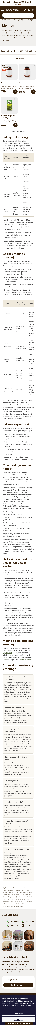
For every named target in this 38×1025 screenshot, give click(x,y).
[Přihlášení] (29, 10)
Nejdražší (28, 51)
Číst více (6, 40)
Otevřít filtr (20, 59)
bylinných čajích (25, 660)
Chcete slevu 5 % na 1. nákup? (19, 1023)
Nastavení (18, 1013)
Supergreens (7, 653)
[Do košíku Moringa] (15, 91)
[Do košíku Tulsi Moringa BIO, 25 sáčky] (15, 125)
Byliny (5, 660)
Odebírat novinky (18, 985)
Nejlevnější (18, 51)
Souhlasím (18, 1020)
